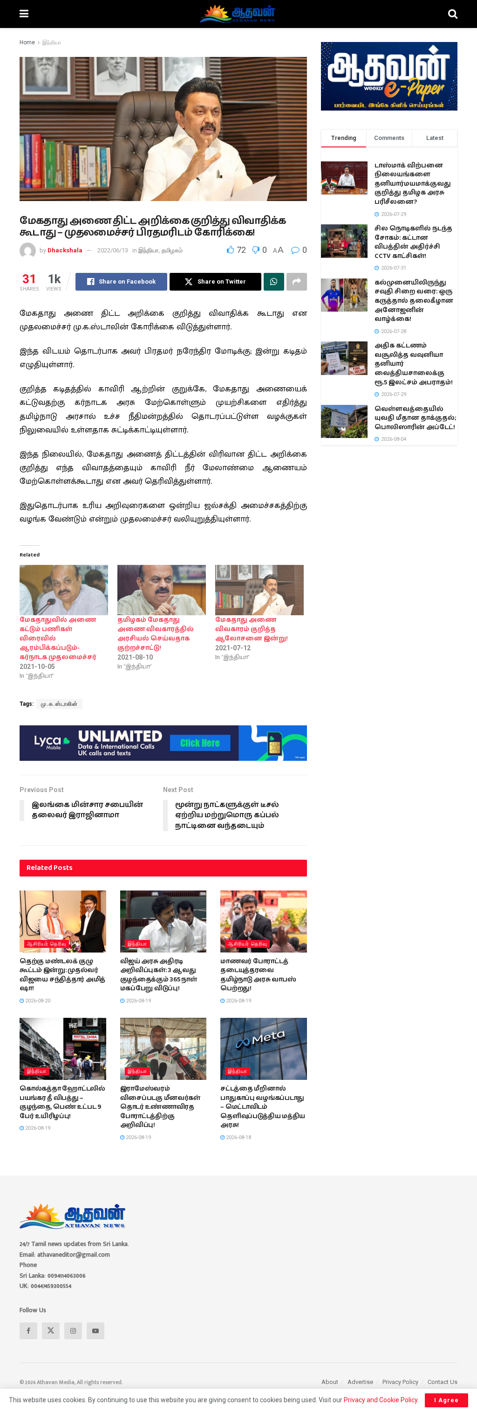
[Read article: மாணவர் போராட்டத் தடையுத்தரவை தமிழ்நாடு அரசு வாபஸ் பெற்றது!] (263, 921)
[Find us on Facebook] (28, 1330)
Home (27, 42)
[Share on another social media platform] (296, 282)
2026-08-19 (137, 1001)
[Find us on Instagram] (73, 1330)
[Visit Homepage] (238, 14)
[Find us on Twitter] (51, 1330)
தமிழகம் (172, 250)
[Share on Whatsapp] (274, 282)
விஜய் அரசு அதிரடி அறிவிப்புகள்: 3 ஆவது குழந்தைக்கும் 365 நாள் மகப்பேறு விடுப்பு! (158, 975)
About (329, 1381)
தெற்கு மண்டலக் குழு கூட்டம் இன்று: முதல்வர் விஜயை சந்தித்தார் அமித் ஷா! (62, 975)
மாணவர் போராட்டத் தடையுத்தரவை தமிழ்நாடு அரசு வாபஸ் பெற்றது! (258, 975)
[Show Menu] (24, 14)
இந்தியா (51, 42)
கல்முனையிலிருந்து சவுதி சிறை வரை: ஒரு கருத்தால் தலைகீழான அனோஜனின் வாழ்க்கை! (414, 301)
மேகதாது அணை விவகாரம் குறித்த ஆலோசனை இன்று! (251, 629)
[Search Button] (452, 14)
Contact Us (442, 1381)
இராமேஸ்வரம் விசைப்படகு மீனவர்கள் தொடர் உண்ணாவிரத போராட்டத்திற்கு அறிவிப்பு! (160, 1107)
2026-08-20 (37, 1001)
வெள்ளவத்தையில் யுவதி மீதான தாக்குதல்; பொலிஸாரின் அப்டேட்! (415, 418)
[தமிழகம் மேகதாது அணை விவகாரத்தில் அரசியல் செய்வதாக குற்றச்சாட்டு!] (161, 590)
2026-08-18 (238, 1137)
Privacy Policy (400, 1381)
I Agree (446, 1400)
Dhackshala (65, 250)
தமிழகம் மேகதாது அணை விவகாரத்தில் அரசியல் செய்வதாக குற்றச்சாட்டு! (155, 634)
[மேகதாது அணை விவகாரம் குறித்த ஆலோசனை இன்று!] (259, 590)
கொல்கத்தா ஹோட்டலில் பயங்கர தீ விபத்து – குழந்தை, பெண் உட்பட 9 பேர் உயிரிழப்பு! (62, 1102)
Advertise (360, 1381)
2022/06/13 (112, 250)
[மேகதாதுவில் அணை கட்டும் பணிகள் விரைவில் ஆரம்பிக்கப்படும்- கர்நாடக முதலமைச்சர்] (64, 590)
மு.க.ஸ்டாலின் (59, 704)
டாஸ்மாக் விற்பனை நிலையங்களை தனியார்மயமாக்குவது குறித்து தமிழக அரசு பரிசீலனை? (413, 183)
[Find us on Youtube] (95, 1330)
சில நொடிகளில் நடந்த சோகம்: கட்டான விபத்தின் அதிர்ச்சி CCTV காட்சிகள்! (413, 242)
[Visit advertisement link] (163, 743)
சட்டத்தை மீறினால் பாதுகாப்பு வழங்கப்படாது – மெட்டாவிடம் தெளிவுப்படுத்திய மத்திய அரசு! (262, 1107)
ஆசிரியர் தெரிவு (46, 944)
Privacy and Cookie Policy (380, 1400)
